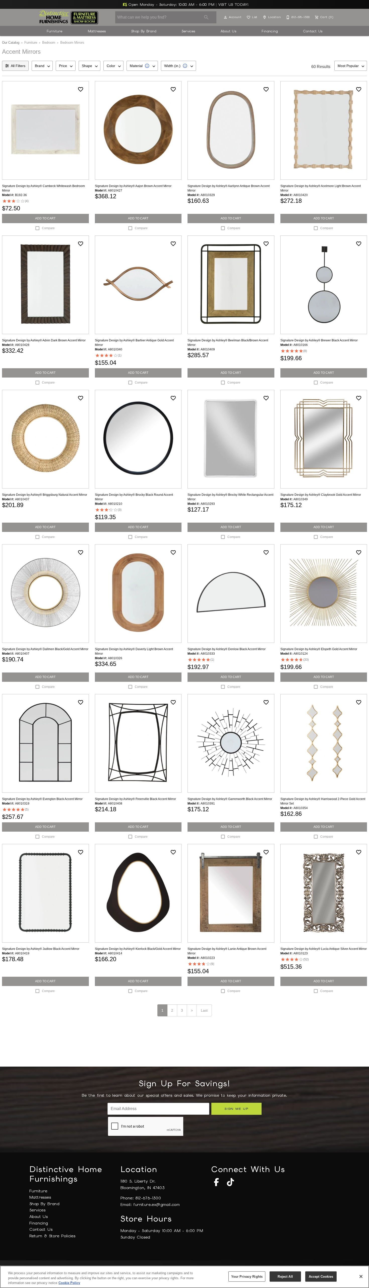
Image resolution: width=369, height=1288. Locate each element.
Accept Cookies (321, 1276)
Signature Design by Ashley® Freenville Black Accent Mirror (135, 799)
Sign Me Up (236, 1109)
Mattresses (97, 31)
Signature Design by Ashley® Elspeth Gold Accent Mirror (318, 649)
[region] (184, 1277)
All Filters (18, 66)
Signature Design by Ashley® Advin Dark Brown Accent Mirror (44, 340)
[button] (225, 17)
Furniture (55, 31)
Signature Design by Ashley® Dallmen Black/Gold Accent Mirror (45, 649)
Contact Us (312, 31)
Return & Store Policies (52, 1236)
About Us (228, 31)
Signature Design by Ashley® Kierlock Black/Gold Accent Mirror (138, 949)
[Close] (360, 1276)
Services (188, 31)
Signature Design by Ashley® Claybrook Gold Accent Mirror (320, 495)
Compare (48, 228)
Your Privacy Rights (247, 1276)
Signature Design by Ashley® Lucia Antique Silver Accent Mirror (323, 949)
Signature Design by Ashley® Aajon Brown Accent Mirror (133, 186)
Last (204, 1010)
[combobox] (42, 66)
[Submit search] (206, 17)
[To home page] (68, 17)
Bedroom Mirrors (72, 42)
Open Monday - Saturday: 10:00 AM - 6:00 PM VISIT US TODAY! (188, 4)
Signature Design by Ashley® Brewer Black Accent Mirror (319, 340)
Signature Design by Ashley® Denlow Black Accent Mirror (227, 649)
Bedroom (48, 42)
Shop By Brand (143, 31)
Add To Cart (45, 218)
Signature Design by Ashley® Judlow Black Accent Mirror (40, 949)
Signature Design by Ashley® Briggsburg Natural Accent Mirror (44, 495)
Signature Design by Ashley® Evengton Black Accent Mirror (42, 799)
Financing (270, 31)
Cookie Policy (69, 1283)
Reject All (285, 1276)
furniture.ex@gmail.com (156, 1204)
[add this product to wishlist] (81, 89)
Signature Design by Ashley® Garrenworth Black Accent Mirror (230, 799)
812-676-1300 (148, 1198)
